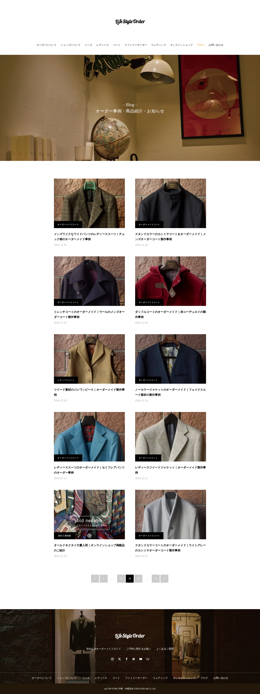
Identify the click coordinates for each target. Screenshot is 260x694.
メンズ (88, 45)
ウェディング (158, 45)
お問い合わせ (216, 45)
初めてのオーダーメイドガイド (103, 648)
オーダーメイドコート (149, 224)
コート (116, 45)
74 (155, 578)
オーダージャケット (148, 380)
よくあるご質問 (165, 648)
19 (138, 578)
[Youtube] (140, 659)
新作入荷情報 (64, 536)
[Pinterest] (133, 659)
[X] (119, 659)
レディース (102, 45)
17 (121, 578)
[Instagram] (112, 659)
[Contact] (147, 659)
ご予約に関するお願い (138, 648)
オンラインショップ (181, 45)
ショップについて (70, 45)
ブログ (200, 45)
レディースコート (65, 380)
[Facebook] (126, 659)
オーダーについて (46, 45)
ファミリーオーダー (136, 45)
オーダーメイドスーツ (68, 224)
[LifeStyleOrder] (130, 22)
